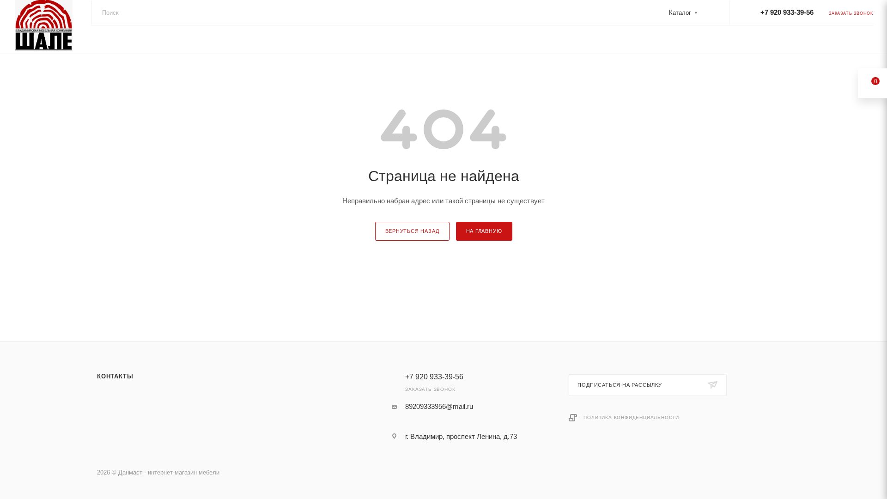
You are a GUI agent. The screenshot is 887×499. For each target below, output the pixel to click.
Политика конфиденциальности (631, 417)
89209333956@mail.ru (439, 406)
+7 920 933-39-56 (787, 12)
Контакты (115, 376)
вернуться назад (412, 231)
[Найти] (713, 12)
